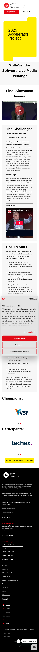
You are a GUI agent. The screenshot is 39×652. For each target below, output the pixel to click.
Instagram (8, 608)
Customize (18, 345)
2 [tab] (20, 423)
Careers (4, 591)
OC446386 (16, 495)
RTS (21, 488)
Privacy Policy (6, 633)
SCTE (11, 488)
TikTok (7, 623)
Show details (28, 332)
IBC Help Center (6, 595)
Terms (4, 639)
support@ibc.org (9, 512)
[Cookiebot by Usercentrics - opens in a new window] (28, 299)
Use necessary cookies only (19, 351)
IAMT (8, 488)
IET (5, 488)
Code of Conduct (6, 576)
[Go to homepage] (11, 8)
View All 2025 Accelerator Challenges (19, 460)
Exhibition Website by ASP (19, 641)
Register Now (11, 12)
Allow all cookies (19, 338)
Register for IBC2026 (7, 535)
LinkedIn (8, 605)
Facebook (8, 612)
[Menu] (32, 6)
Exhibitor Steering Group (8, 572)
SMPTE (15, 488)
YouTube (8, 616)
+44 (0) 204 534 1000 (9, 508)
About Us (4, 583)
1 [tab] (18, 423)
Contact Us (5, 587)
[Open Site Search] (25, 6)
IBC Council (5, 569)
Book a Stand (27, 12)
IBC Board (4, 565)
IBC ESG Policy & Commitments (10, 580)
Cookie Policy (6, 636)
